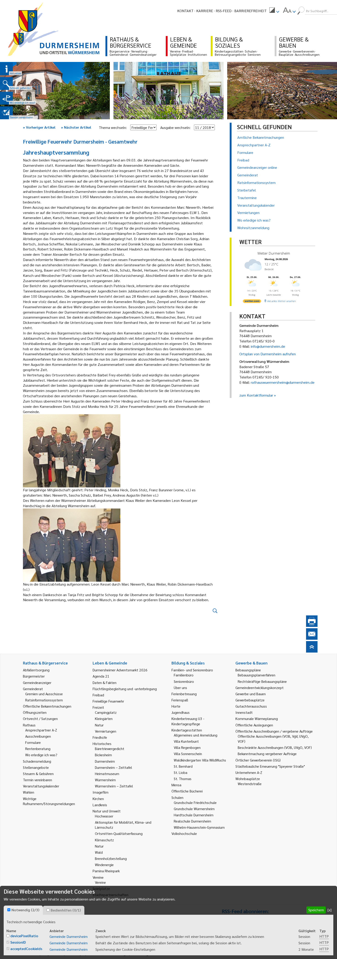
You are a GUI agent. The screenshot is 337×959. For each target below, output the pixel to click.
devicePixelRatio (24, 935)
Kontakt (185, 10)
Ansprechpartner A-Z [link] (41, 730)
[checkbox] (8, 909)
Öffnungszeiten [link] (35, 712)
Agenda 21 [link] (101, 676)
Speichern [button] (316, 909)
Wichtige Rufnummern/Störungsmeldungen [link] (49, 801)
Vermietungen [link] (105, 731)
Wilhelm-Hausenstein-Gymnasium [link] (199, 827)
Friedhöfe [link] (100, 737)
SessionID (18, 942)
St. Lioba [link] (180, 772)
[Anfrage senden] (312, 638)
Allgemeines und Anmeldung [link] (195, 735)
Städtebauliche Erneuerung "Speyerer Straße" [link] (270, 766)
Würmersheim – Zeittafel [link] (114, 786)
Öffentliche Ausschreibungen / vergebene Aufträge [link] (274, 731)
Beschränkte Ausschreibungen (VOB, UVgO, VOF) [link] (275, 747)
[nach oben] (312, 651)
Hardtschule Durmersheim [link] (193, 814)
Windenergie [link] (104, 864)
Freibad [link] (98, 694)
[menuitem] (274, 10)
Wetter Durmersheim (273, 253)
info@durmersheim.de (268, 346)
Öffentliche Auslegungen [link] (254, 725)
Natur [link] (99, 725)
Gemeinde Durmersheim (69, 936)
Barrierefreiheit (250, 10)
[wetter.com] (252, 302)
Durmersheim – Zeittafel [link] (113, 767)
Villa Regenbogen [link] (187, 747)
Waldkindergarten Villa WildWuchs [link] (200, 760)
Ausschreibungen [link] (38, 736)
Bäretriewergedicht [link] (109, 748)
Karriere (204, 10)
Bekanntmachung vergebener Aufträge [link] (267, 753)
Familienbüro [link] (183, 675)
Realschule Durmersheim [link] (192, 821)
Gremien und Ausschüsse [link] (44, 693)
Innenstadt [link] (244, 712)
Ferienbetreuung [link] (184, 693)
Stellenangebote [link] (36, 767)
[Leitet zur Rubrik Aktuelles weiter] (6, 68)
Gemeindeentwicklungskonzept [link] (259, 687)
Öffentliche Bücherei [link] (187, 791)
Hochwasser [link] (104, 816)
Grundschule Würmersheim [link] (194, 808)
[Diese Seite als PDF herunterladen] (312, 625)
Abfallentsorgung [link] (36, 669)
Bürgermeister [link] (34, 676)
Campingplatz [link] (106, 712)
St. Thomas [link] (182, 778)
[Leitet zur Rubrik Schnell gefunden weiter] (6, 83)
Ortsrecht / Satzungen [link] (40, 718)
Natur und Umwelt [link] (107, 811)
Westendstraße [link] (250, 783)
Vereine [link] (100, 882)
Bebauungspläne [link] (248, 669)
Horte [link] (175, 706)
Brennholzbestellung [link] (111, 858)
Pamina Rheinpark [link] (106, 870)
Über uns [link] (180, 687)
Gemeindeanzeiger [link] (37, 682)
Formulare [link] (33, 742)
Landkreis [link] (100, 804)
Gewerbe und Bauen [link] (250, 693)
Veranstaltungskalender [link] (41, 786)
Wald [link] (99, 852)
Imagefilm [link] (100, 792)
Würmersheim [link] (105, 779)
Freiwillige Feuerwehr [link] (108, 701)
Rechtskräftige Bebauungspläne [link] (262, 681)
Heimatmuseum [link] (107, 773)
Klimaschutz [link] (104, 839)
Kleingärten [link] (104, 718)
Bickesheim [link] (103, 754)
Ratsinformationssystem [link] (44, 700)
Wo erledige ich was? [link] (41, 754)
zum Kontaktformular (256, 395)
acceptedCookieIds (26, 948)
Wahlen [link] (28, 792)
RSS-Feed (224, 10)
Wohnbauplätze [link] (247, 778)
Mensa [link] (176, 784)
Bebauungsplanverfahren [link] (256, 675)
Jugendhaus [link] (180, 712)
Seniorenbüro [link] (184, 681)
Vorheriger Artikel (39, 127)
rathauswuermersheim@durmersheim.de (283, 382)
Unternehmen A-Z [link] (248, 772)
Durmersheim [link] (105, 761)
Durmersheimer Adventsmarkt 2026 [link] (120, 669)
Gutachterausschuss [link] (251, 706)
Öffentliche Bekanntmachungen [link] (47, 706)
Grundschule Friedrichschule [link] (195, 802)
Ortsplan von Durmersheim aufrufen (267, 353)
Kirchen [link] (98, 798)
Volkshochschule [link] (184, 833)
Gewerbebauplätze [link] (250, 700)
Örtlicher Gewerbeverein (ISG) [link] (258, 760)
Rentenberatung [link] (37, 748)
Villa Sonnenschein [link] (188, 753)
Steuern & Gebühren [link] (38, 773)
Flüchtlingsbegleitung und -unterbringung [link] (125, 688)
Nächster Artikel (76, 127)
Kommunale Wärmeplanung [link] (256, 718)
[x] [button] (329, 909)
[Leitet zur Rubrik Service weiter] (6, 98)
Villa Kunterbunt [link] (186, 741)
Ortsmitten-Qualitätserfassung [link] (119, 833)
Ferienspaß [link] (179, 700)
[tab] (23, 910)
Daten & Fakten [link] (104, 682)
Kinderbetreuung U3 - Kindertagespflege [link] (187, 721)
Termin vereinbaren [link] (37, 779)
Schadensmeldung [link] (37, 761)
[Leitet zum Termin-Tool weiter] (6, 112)
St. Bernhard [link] (183, 766)
